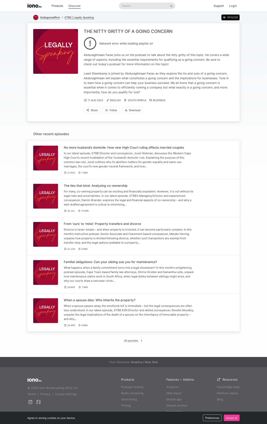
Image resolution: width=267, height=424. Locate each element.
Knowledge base (228, 387)
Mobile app (174, 399)
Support (219, 6)
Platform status (227, 393)
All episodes (131, 340)
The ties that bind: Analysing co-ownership (96, 185)
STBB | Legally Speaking (79, 17)
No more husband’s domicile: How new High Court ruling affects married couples (124, 147)
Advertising (129, 399)
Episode (232, 17)
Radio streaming (132, 393)
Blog (220, 399)
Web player (174, 393)
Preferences (212, 418)
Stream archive (176, 405)
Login (233, 6)
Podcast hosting (132, 387)
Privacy (45, 394)
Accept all (231, 418)
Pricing (126, 405)
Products (57, 6)
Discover (74, 6)
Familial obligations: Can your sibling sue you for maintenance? (110, 262)
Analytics (172, 387)
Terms (31, 394)
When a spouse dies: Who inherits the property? (99, 300)
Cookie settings (66, 394)
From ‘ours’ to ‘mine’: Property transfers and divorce (102, 224)
